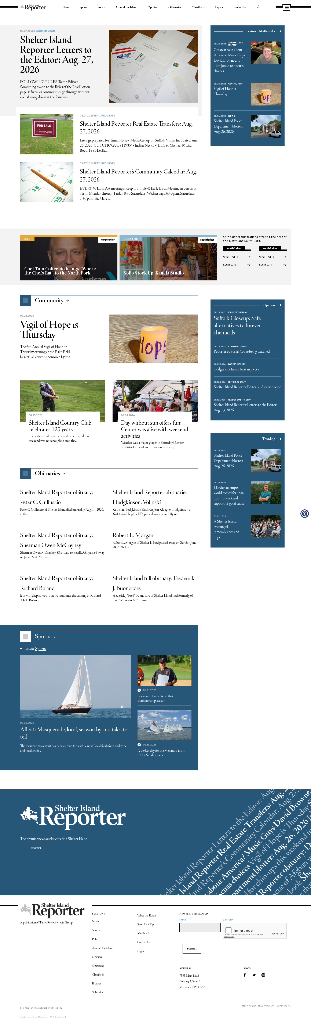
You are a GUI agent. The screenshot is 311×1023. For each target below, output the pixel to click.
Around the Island (126, 7)
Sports (83, 7)
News (65, 7)
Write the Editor (146, 915)
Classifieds (198, 7)
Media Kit (143, 933)
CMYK (58, 1008)
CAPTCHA (228, 919)
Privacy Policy (266, 1006)
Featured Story (44, 31)
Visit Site (231, 257)
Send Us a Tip (145, 924)
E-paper (219, 7)
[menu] (287, 8)
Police (101, 7)
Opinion (153, 7)
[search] (258, 7)
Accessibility (284, 1006)
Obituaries (174, 7)
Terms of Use (249, 1006)
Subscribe (240, 7)
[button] (304, 513)
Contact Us (143, 942)
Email (182, 919)
